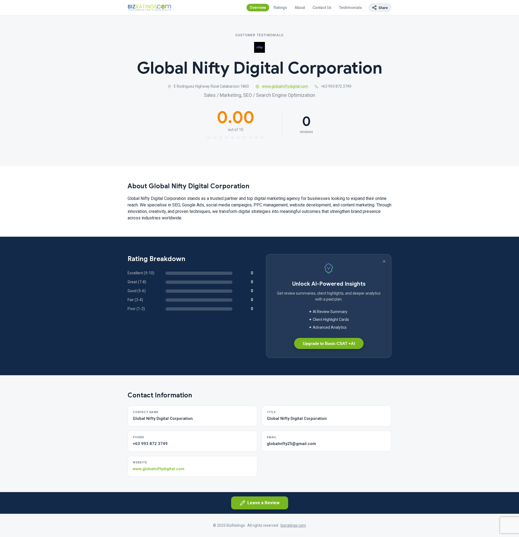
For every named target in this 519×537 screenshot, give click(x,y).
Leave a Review (263, 502)
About (300, 7)
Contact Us (321, 7)
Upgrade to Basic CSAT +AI (329, 343)
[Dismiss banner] (384, 261)
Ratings (280, 7)
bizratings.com (293, 525)
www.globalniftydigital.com (285, 86)
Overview (258, 7)
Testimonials (350, 7)
